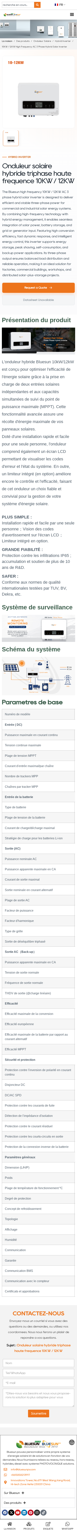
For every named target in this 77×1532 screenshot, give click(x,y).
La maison (7, 41)
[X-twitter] (11, 1513)
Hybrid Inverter (63, 41)
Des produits (23, 41)
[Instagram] (37, 1513)
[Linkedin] (24, 1513)
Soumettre (38, 1413)
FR (61, 4)
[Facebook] (5, 1513)
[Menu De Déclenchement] (72, 15)
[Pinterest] (31, 1513)
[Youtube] (18, 1513)
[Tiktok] (43, 1513)
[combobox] (18, 5)
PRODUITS (29, 1529)
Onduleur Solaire (42, 41)
